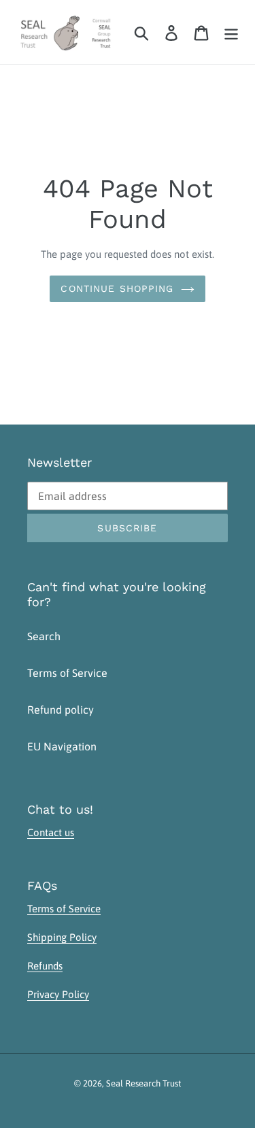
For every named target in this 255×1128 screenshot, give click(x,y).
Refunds (45, 966)
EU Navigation (62, 746)
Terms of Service (67, 673)
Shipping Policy (62, 937)
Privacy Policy (58, 994)
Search (44, 636)
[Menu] (231, 31)
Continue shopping (117, 288)
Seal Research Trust (143, 1083)
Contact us (50, 832)
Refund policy (60, 709)
